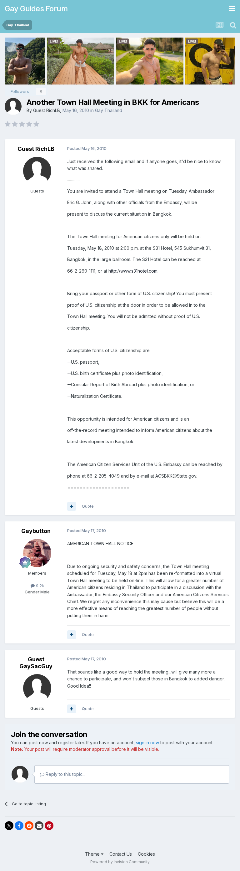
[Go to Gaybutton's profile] (37, 553)
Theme (93, 854)
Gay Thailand (108, 110)
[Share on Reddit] (29, 825)
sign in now (147, 742)
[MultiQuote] (71, 506)
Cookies (146, 854)
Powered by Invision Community (120, 861)
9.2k (39, 585)
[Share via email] (39, 825)
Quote (88, 506)
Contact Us (120, 854)
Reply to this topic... (64, 774)
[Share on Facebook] (19, 825)
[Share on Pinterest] (49, 825)
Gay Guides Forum (36, 8)
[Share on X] (9, 825)
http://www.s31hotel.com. (133, 271)
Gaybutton (36, 531)
